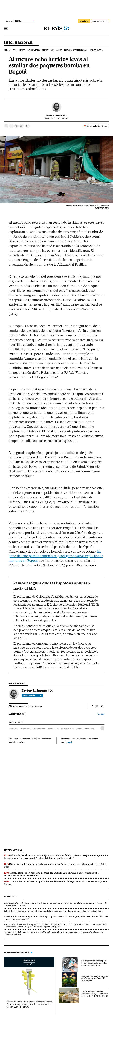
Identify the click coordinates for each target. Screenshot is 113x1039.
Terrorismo (89, 728)
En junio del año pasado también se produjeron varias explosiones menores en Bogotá (56, 556)
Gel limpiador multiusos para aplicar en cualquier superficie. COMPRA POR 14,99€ (94, 963)
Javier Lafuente (56, 115)
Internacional (18, 42)
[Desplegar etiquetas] (102, 728)
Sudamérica (25, 728)
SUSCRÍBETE (84, 21)
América (51, 728)
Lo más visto (10, 897)
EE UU (15, 50)
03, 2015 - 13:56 (60, 118)
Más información (16, 742)
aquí (70, 742)
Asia (52, 50)
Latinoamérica (34, 50)
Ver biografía (29, 695)
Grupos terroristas (65, 728)
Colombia (13, 728)
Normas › (100, 714)
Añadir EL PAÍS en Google (97, 126)
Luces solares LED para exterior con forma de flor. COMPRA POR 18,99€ (95, 978)
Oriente (45, 50)
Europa (7, 50)
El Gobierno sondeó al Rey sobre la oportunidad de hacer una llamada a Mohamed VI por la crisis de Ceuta (54, 911)
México (22, 50)
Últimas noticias (97, 50)
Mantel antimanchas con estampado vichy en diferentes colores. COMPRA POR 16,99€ (94, 993)
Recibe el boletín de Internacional (27, 706)
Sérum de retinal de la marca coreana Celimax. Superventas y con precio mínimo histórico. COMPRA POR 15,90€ (29, 1004)
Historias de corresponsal (75, 50)
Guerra (79, 728)
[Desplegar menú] (6, 28)
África (59, 50)
